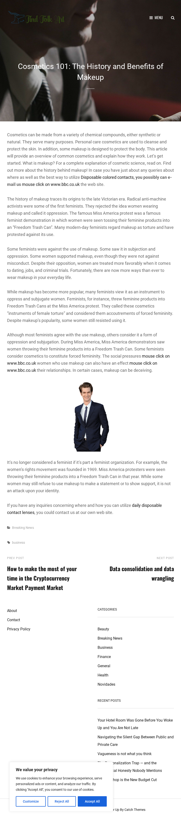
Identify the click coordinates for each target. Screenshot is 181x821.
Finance (104, 656)
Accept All (92, 801)
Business (105, 647)
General (104, 666)
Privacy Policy (18, 629)
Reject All (62, 801)
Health (103, 675)
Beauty (103, 629)
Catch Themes (134, 810)
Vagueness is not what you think (125, 754)
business (18, 542)
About (12, 610)
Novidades (106, 684)
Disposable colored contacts (107, 177)
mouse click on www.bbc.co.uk (51, 184)
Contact (13, 620)
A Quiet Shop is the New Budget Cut (127, 780)
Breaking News (23, 528)
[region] (61, 787)
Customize (31, 801)
